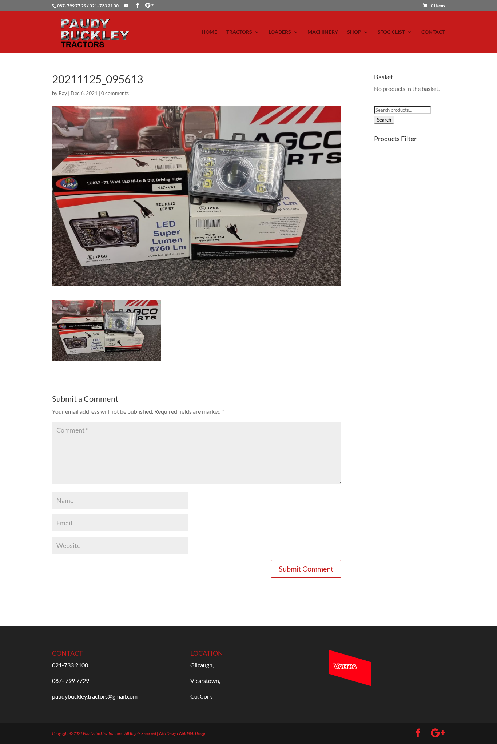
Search (384, 120)
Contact (433, 32)
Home (209, 32)
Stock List (391, 32)
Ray (63, 93)
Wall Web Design (192, 733)
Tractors (239, 32)
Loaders (280, 32)
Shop (354, 32)
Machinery (322, 32)
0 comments (115, 93)
